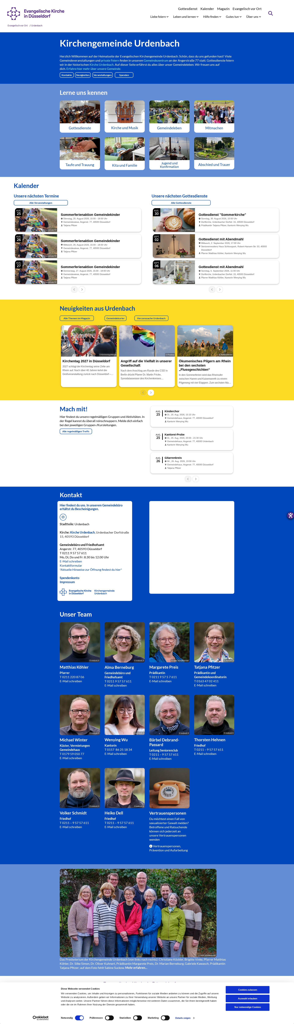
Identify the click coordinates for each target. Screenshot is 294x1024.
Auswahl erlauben (247, 998)
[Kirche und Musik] (125, 111)
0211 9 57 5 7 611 (164, 677)
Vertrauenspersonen (172, 835)
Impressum (67, 582)
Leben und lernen (184, 16)
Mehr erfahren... (136, 967)
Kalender (207, 9)
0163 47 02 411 (208, 681)
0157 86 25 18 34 (119, 749)
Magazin (223, 9)
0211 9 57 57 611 (119, 681)
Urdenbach (36, 25)
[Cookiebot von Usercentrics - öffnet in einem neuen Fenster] (40, 1018)
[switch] (109, 1017)
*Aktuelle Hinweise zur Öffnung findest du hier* (91, 569)
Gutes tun (232, 16)
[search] (270, 13)
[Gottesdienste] (80, 111)
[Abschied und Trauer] (214, 148)
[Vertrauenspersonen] (169, 788)
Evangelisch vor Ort (247, 9)
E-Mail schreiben (71, 561)
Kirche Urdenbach (102, 64)
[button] (67, 75)
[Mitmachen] (214, 111)
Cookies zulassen (247, 989)
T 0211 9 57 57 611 (73, 553)
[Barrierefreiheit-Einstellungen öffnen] (290, 515)
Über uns (252, 16)
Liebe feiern (158, 16)
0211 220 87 (71, 677)
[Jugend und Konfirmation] (169, 148)
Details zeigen (182, 1018)
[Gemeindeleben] (169, 111)
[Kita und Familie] (125, 149)
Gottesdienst (187, 9)
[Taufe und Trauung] (80, 148)
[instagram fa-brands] (63, 517)
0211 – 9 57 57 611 (165, 754)
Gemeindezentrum (156, 60)
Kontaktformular (71, 565)
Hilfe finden (211, 16)
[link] (159, 16)
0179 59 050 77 (73, 754)
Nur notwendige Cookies (247, 1007)
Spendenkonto (69, 578)
